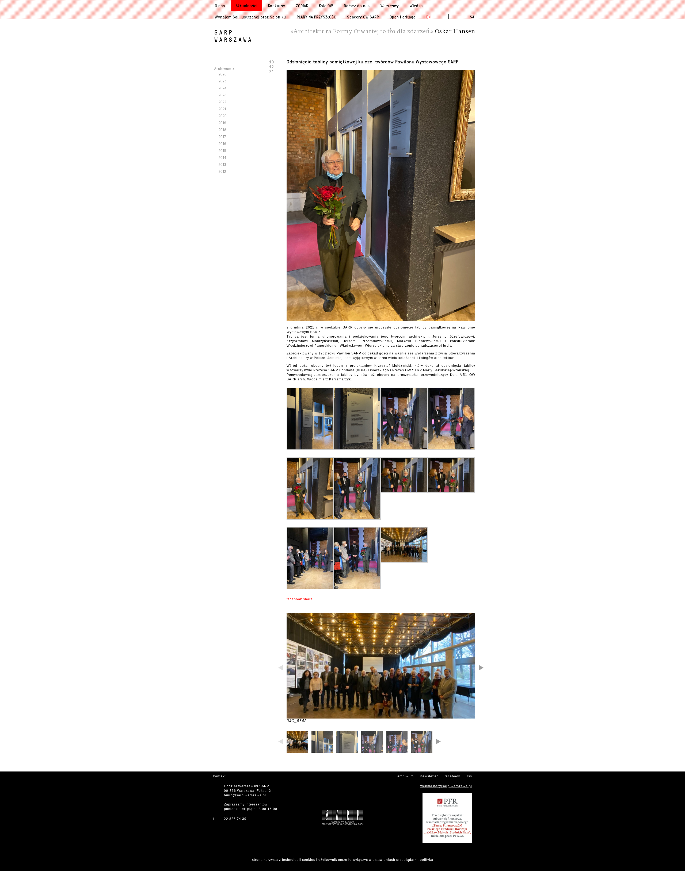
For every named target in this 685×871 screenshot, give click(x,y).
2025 (223, 80)
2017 (222, 136)
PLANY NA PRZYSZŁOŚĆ (316, 17)
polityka (426, 860)
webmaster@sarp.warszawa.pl (446, 786)
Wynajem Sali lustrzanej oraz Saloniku (250, 17)
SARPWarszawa (233, 35)
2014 (222, 157)
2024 (223, 87)
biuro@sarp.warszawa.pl (245, 795)
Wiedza (416, 5)
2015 (222, 150)
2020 (223, 115)
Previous (281, 668)
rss (469, 776)
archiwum (405, 776)
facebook (452, 776)
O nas (220, 5)
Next (481, 668)
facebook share (300, 599)
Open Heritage (403, 17)
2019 (222, 122)
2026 (223, 74)
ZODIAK (302, 5)
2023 (223, 94)
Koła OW (326, 5)
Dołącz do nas (357, 5)
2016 (222, 143)
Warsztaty (389, 5)
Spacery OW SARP (363, 17)
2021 (222, 108)
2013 (222, 164)
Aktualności (246, 5)
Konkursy (276, 5)
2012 (222, 171)
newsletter (429, 776)
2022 (222, 101)
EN (428, 17)
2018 (222, 129)
